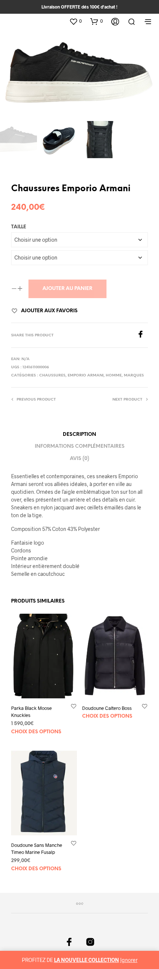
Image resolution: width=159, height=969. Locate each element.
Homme (114, 375)
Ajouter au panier (67, 288)
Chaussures (52, 375)
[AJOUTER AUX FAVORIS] (73, 706)
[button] (75, 21)
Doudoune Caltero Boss (107, 708)
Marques (134, 375)
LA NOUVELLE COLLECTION (86, 960)
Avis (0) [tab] (79, 458)
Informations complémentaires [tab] (80, 446)
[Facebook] (142, 335)
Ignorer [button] (129, 960)
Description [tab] (79, 434)
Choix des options (36, 732)
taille (18, 227)
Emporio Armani (86, 375)
